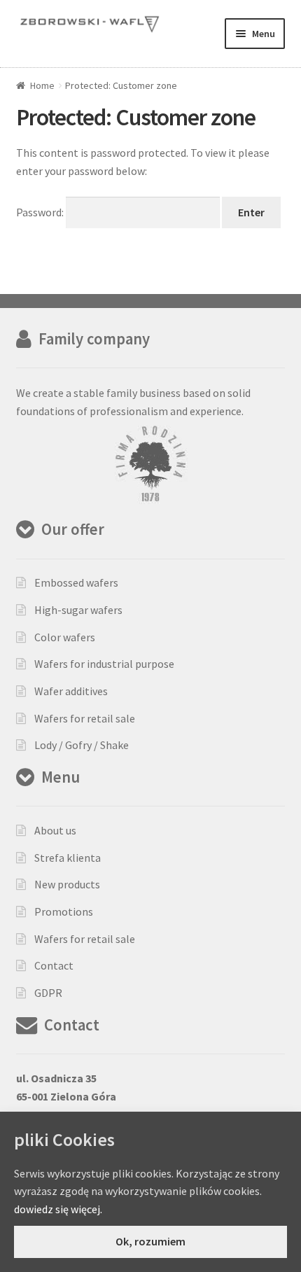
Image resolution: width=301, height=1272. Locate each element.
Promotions (63, 911)
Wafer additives (71, 691)
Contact (54, 965)
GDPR (48, 993)
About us (55, 830)
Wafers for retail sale (84, 718)
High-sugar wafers (78, 610)
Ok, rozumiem (150, 1241)
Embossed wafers (76, 582)
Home (42, 85)
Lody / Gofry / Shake (81, 745)
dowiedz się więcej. (58, 1209)
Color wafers (64, 637)
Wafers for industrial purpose (104, 664)
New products (67, 884)
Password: (41, 212)
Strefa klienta (67, 858)
